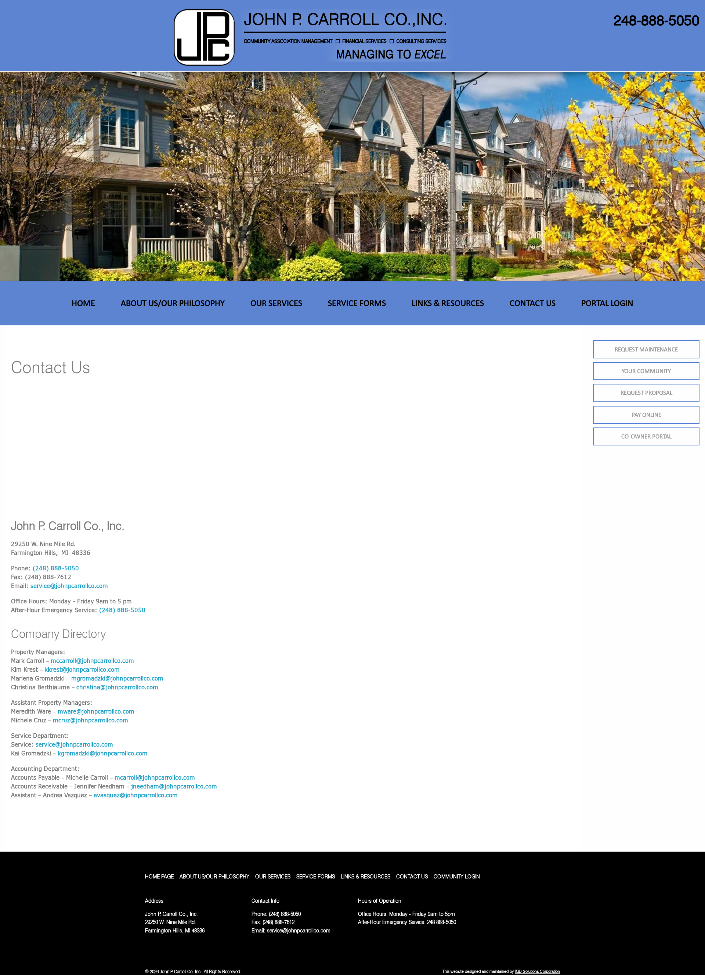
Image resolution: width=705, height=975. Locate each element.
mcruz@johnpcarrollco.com (90, 720)
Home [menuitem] (83, 302)
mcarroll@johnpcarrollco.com (155, 777)
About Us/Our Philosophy (214, 877)
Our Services (272, 877)
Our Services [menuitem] (276, 302)
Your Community (646, 371)
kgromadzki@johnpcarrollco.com (103, 753)
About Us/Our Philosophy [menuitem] (173, 302)
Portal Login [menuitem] (607, 302)
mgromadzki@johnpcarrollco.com (117, 678)
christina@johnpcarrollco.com (117, 687)
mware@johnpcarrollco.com (96, 711)
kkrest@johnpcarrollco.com (82, 669)
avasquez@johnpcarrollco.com (136, 795)
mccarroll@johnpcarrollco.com (92, 660)
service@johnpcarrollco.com (69, 585)
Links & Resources (365, 877)
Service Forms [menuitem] (357, 302)
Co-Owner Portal (646, 436)
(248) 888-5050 (56, 568)
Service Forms (315, 877)
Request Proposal (646, 393)
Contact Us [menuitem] (533, 302)
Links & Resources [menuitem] (448, 302)
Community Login (457, 877)
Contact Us (412, 877)
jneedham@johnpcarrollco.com (174, 786)
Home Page (159, 877)
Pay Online (646, 415)
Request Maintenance (646, 349)
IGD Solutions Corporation (537, 971)
